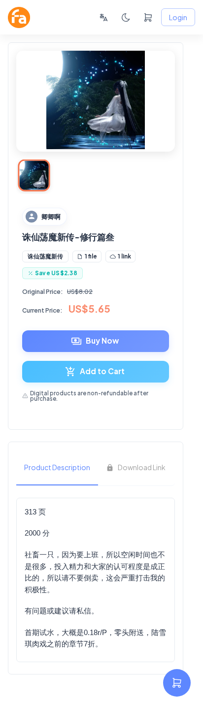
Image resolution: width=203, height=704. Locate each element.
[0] (148, 17)
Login (178, 17)
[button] (45, 256)
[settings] (177, 683)
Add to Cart (102, 371)
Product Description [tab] (57, 467)
